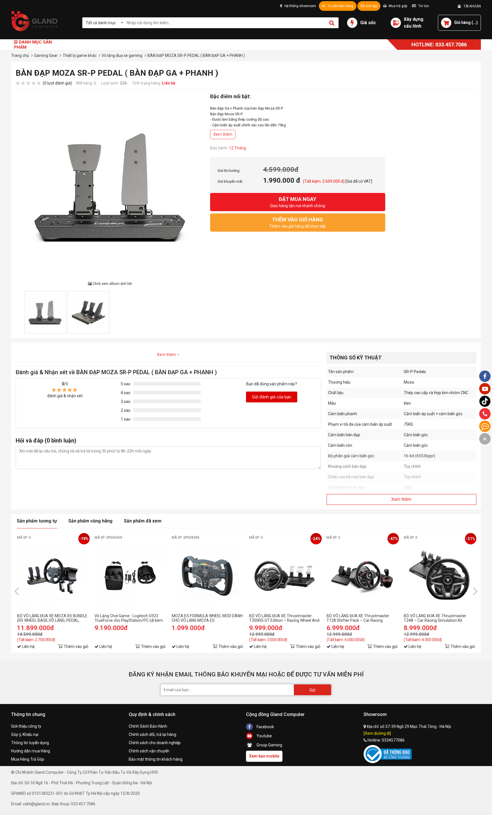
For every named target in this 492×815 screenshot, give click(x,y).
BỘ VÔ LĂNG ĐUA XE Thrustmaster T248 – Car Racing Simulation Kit (435, 618)
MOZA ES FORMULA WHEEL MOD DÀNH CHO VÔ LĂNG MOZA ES (207, 618)
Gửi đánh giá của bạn (271, 397)
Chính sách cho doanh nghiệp (155, 742)
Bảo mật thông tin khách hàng (156, 759)
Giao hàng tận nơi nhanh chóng (297, 202)
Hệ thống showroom (300, 6)
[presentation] (16, 591)
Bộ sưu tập (368, 6)
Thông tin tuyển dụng (30, 742)
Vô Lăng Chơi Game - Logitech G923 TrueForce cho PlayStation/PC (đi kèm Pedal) (129, 618)
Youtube (264, 736)
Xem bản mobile (264, 756)
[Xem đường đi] (377, 733)
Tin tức (423, 6)
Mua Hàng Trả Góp (27, 759)
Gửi (312, 690)
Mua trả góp (397, 6)
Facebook (265, 727)
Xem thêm (222, 134)
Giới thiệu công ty (26, 726)
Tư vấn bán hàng (340, 6)
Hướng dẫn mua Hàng (30, 751)
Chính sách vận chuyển (149, 751)
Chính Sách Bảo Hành (148, 726)
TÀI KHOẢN (471, 6)
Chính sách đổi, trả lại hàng (152, 734)
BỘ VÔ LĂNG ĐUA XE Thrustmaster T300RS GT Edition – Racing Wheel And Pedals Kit (284, 618)
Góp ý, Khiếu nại (24, 734)
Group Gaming (269, 745)
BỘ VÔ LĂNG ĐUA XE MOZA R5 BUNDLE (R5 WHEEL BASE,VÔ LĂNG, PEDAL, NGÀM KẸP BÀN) (52, 618)
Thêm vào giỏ (76, 646)
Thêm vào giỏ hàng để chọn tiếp (297, 223)
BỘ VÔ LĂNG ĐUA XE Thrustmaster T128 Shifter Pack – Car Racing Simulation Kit (358, 618)
